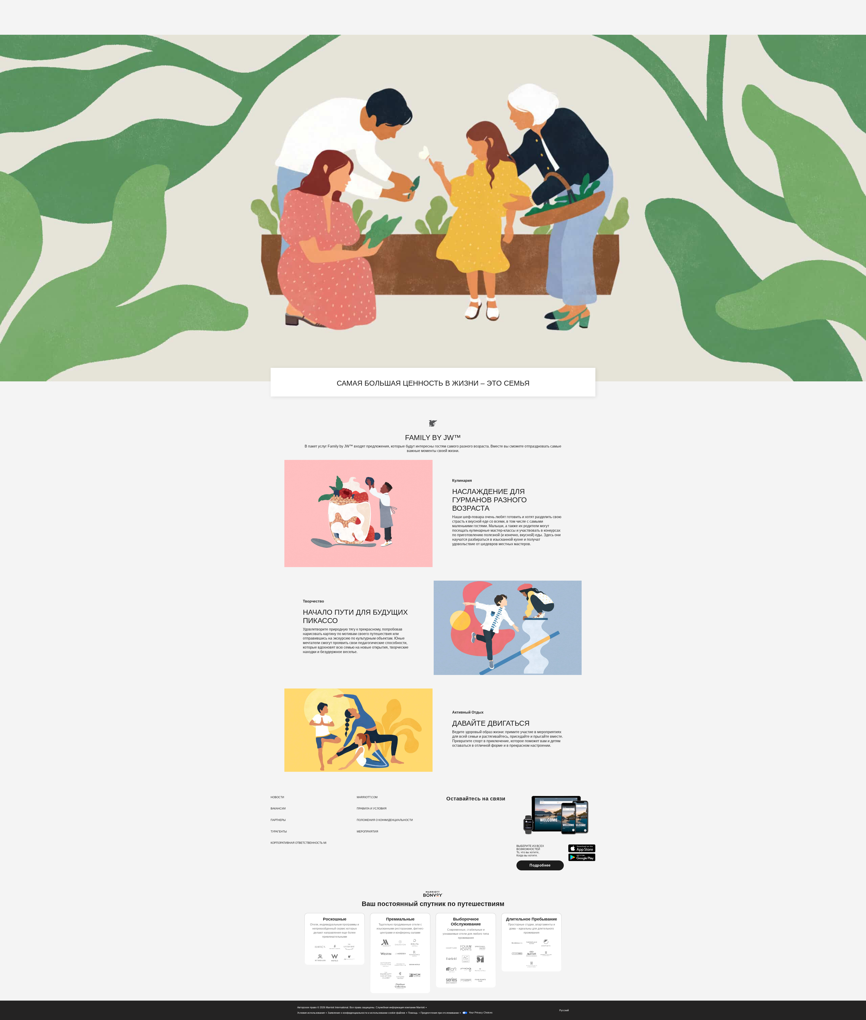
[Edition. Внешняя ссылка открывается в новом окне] (320, 946)
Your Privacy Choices (480, 1012)
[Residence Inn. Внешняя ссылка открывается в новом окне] (517, 942)
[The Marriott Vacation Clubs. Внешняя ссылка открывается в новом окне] (385, 975)
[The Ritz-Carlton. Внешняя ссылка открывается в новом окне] (334, 946)
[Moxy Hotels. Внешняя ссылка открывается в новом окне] (466, 969)
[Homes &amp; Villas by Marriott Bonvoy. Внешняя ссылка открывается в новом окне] (546, 953)
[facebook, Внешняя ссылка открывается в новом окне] (459, 813)
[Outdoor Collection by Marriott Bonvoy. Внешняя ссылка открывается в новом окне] (400, 986)
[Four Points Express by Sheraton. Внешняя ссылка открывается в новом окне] (480, 980)
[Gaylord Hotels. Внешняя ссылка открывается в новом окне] (400, 975)
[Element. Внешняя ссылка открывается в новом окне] (546, 942)
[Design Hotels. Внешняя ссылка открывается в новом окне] (414, 964)
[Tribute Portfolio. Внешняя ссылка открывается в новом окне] (400, 964)
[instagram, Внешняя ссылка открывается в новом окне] (450, 813)
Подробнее (540, 865)
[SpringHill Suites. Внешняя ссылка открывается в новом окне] (480, 948)
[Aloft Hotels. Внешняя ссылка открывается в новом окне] (451, 969)
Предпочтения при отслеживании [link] (440, 1012)
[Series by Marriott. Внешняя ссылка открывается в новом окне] (451, 980)
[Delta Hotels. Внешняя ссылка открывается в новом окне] (414, 942)
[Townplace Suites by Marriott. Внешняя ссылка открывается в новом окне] (531, 942)
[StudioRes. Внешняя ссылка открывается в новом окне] (517, 953)
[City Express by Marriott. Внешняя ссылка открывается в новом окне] (466, 980)
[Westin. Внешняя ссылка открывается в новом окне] (385, 953)
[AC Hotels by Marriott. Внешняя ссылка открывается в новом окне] (466, 958)
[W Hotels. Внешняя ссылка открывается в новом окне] (334, 957)
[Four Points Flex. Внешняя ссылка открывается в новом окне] (466, 948)
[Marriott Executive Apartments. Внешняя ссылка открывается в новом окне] (531, 953)
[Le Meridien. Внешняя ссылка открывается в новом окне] (400, 953)
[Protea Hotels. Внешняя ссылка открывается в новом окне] (480, 969)
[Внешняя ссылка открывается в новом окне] (581, 848)
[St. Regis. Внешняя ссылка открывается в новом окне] (320, 957)
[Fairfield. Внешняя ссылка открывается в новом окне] (451, 958)
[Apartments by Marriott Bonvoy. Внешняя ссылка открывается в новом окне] (531, 964)
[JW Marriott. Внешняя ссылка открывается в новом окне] (349, 957)
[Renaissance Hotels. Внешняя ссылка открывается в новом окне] (414, 953)
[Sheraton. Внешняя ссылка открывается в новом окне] (400, 942)
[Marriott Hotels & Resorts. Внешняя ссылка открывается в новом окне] (385, 942)
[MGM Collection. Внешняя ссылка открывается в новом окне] (414, 975)
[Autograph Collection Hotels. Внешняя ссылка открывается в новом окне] (385, 964)
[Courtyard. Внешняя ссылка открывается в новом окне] (451, 948)
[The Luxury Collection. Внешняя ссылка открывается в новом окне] (349, 946)
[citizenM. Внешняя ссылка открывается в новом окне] (480, 958)
